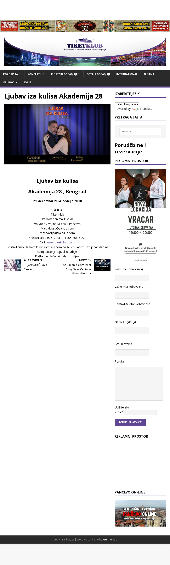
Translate (146, 109)
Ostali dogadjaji (98, 74)
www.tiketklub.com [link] (61, 242)
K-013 (27, 82)
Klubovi (9, 82)
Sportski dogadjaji (63, 74)
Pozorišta (10, 74)
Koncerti (34, 74)
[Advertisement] (85, 9)
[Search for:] (140, 131)
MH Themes (110, 539)
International (126, 74)
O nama (149, 74)
